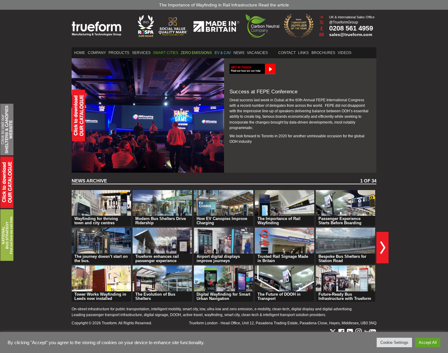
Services (141, 53)
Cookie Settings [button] (394, 342)
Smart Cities (165, 53)
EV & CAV (223, 53)
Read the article (273, 4)
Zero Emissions (196, 53)
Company (97, 53)
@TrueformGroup (343, 22)
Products (118, 53)
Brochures (323, 53)
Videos (344, 53)
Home (79, 53)
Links (303, 53)
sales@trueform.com (350, 34)
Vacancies (257, 53)
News (238, 53)
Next (382, 247)
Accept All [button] (428, 342)
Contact (287, 53)
